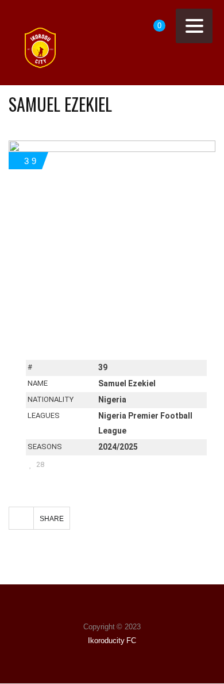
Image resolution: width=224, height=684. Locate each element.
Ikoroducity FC (112, 640)
